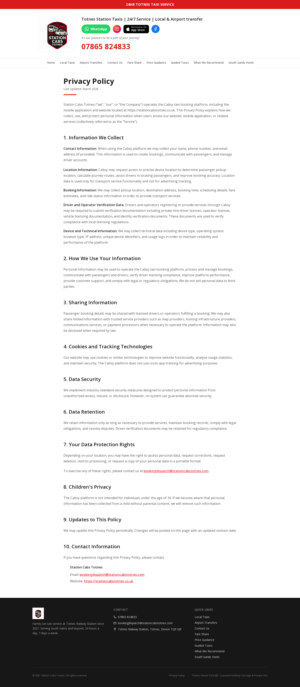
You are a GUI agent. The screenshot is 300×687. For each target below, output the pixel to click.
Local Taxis (67, 62)
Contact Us (114, 62)
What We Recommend (209, 62)
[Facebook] (155, 29)
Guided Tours (180, 62)
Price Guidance (156, 62)
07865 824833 (105, 46)
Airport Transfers (91, 62)
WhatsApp (98, 29)
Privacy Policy (176, 675)
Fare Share (134, 62)
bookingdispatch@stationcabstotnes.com (176, 471)
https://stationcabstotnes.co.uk (108, 581)
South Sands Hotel (241, 62)
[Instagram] (117, 29)
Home (51, 62)
